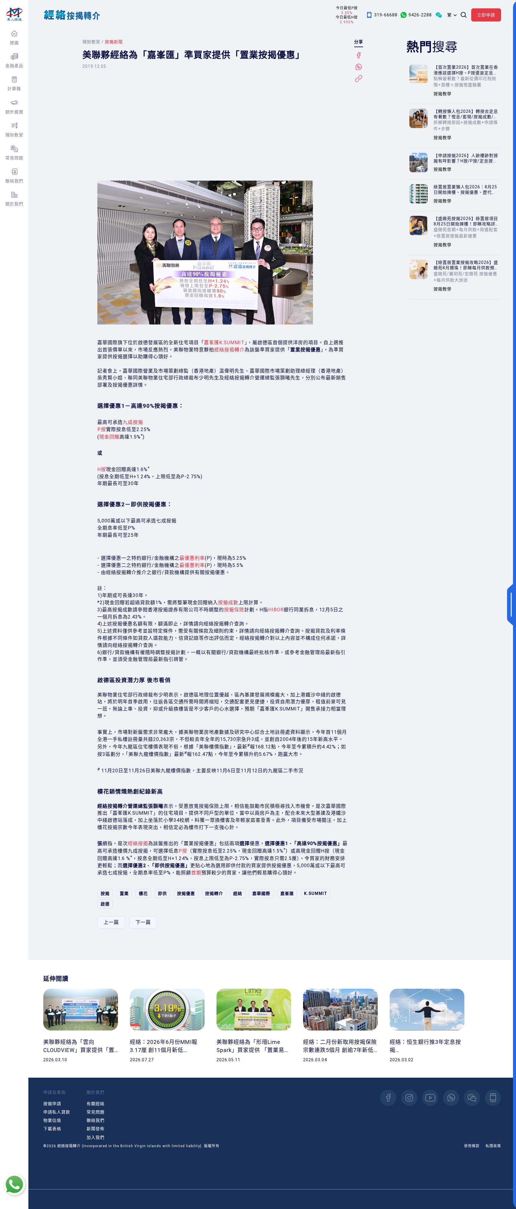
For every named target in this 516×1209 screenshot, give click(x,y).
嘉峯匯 (287, 893)
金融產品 (14, 65)
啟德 (105, 904)
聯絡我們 (14, 181)
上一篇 (111, 922)
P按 (101, 429)
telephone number (493, 1098)
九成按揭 (133, 422)
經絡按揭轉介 (229, 350)
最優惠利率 (192, 558)
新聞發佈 (96, 1128)
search (464, 15)
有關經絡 (96, 1103)
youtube (430, 1098)
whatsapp (451, 1098)
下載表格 (52, 1128)
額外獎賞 (14, 112)
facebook (388, 1098)
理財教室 (14, 135)
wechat (472, 1098)
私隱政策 (493, 1146)
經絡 (237, 893)
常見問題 (14, 158)
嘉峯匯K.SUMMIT (224, 342)
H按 (101, 469)
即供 (162, 893)
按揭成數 (228, 602)
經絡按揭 (138, 843)
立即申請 (486, 15)
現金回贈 (109, 437)
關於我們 (14, 204)
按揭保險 (234, 610)
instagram (409, 1098)
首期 (196, 873)
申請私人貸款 (56, 1112)
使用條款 (472, 1146)
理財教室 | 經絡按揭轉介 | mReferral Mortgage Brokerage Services (14, 14)
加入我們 (96, 1137)
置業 (124, 893)
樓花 (143, 893)
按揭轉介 (214, 893)
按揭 (14, 42)
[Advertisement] (222, 130)
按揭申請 (52, 1103)
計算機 (14, 88)
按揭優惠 (186, 893)
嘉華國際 (261, 893)
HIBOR (276, 610)
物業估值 (52, 1120)
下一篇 (143, 922)
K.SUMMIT (315, 893)
